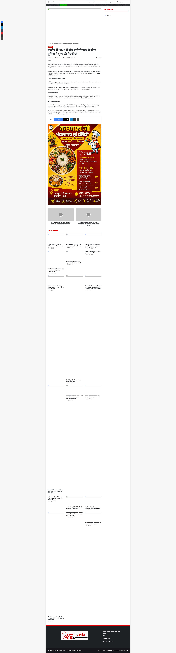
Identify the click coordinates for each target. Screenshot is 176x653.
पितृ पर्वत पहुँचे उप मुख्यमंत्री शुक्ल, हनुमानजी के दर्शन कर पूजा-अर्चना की (73, 262)
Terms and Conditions (123, 5)
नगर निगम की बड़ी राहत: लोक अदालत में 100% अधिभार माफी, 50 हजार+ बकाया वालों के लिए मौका (74, 514)
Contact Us (96, 5)
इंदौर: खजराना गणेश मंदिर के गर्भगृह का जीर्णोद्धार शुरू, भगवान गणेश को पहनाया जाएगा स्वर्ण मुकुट (56, 287)
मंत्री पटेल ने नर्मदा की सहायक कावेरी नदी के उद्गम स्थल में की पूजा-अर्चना (93, 523)
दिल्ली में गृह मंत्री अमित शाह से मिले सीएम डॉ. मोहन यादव (73, 380)
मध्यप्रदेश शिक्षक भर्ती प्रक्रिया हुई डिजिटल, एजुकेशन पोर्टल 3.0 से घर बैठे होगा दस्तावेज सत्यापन (55, 246)
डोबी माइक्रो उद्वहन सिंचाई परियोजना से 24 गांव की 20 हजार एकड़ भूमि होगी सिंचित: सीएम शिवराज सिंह (92, 246)
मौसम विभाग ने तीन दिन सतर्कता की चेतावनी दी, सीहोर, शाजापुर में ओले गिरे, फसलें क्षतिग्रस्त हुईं (56, 618)
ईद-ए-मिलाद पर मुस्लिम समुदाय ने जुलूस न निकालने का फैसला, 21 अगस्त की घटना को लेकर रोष (56, 270)
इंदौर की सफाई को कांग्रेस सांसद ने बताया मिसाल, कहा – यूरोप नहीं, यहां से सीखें (93, 507)
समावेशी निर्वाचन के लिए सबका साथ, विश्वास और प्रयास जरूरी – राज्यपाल (92, 396)
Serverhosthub (79, 650)
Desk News (51, 57)
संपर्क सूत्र (121, 2)
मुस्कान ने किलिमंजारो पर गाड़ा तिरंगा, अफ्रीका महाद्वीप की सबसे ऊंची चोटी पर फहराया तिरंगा (55, 491)
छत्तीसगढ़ (94, 2)
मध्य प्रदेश (53, 43)
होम (89, 2)
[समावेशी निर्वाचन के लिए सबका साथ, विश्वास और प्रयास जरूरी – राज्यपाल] (93, 389)
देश (100, 2)
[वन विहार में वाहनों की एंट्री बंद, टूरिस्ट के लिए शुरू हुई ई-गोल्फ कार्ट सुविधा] (74, 501)
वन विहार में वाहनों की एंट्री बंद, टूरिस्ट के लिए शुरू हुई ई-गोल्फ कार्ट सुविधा (74, 507)
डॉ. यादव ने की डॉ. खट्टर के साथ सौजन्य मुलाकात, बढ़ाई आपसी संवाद (92, 252)
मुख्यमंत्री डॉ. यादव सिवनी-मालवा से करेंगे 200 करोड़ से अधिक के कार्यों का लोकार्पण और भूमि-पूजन (74, 397)
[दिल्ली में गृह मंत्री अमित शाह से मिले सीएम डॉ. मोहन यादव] (74, 327)
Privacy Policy (107, 5)
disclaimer (114, 5)
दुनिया (105, 2)
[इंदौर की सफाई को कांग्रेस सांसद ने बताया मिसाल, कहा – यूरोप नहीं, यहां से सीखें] (93, 501)
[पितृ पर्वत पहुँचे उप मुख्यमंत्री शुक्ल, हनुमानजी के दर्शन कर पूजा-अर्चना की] (74, 255)
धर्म (117, 2)
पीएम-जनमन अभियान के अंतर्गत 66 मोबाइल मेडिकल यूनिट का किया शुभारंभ (74, 245)
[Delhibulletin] (51, 2)
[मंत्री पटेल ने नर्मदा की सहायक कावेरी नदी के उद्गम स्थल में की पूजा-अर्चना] (93, 516)
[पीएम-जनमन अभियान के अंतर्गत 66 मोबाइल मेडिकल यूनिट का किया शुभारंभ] (74, 238)
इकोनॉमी (111, 2)
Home (49, 43)
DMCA (101, 5)
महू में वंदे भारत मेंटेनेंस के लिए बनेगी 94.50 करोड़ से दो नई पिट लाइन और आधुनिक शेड (55, 498)
